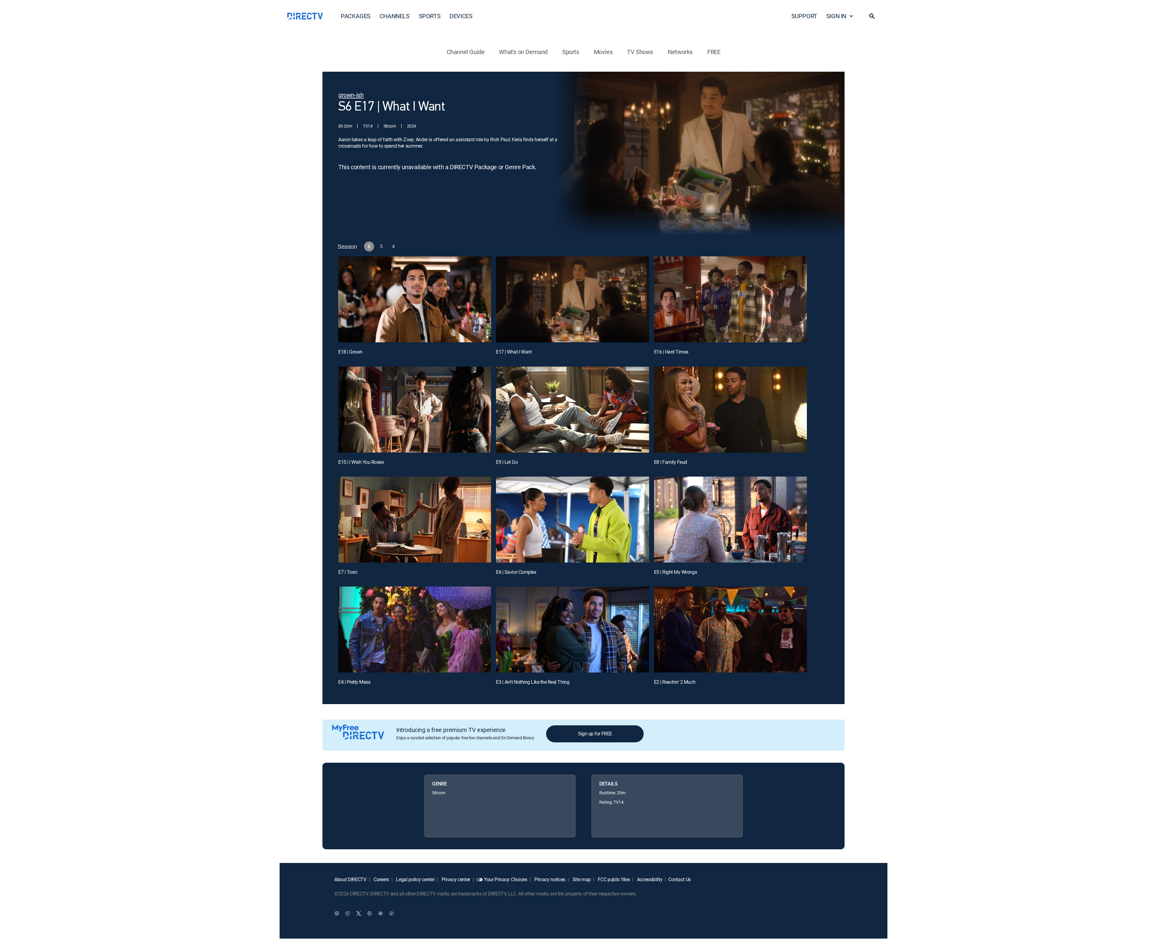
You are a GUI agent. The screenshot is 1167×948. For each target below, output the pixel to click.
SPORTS (430, 16)
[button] (872, 16)
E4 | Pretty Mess (354, 682)
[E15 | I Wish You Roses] (414, 410)
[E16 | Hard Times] (730, 299)
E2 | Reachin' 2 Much (674, 682)
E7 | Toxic (347, 572)
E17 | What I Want (514, 351)
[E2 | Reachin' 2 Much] (730, 629)
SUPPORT (804, 16)
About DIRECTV (350, 879)
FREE (713, 52)
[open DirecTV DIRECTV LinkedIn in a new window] (336, 913)
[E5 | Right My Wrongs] (730, 520)
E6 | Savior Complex (516, 572)
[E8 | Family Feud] (730, 410)
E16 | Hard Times (671, 351)
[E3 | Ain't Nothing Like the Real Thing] (572, 629)
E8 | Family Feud (670, 462)
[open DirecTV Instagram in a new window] (369, 913)
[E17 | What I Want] (572, 299)
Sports (570, 52)
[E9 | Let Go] (572, 410)
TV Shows (640, 52)
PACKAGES (355, 16)
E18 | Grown (350, 351)
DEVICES (460, 16)
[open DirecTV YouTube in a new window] (380, 913)
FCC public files (613, 879)
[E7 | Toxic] (414, 520)
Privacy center (455, 879)
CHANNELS (395, 16)
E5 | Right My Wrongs (675, 572)
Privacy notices (549, 879)
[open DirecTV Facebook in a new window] (347, 913)
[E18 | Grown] (414, 299)
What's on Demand (523, 52)
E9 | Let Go (507, 462)
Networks (680, 52)
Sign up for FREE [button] (595, 733)
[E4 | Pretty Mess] (414, 629)
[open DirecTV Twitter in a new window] (358, 913)
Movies (603, 52)
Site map (581, 879)
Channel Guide (466, 52)
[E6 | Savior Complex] (572, 520)
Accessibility (649, 879)
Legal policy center (415, 879)
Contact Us (679, 879)
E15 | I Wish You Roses (361, 462)
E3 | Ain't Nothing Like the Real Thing (532, 682)
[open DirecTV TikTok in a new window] (391, 913)
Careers (381, 879)
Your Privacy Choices (505, 879)
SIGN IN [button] (836, 16)
